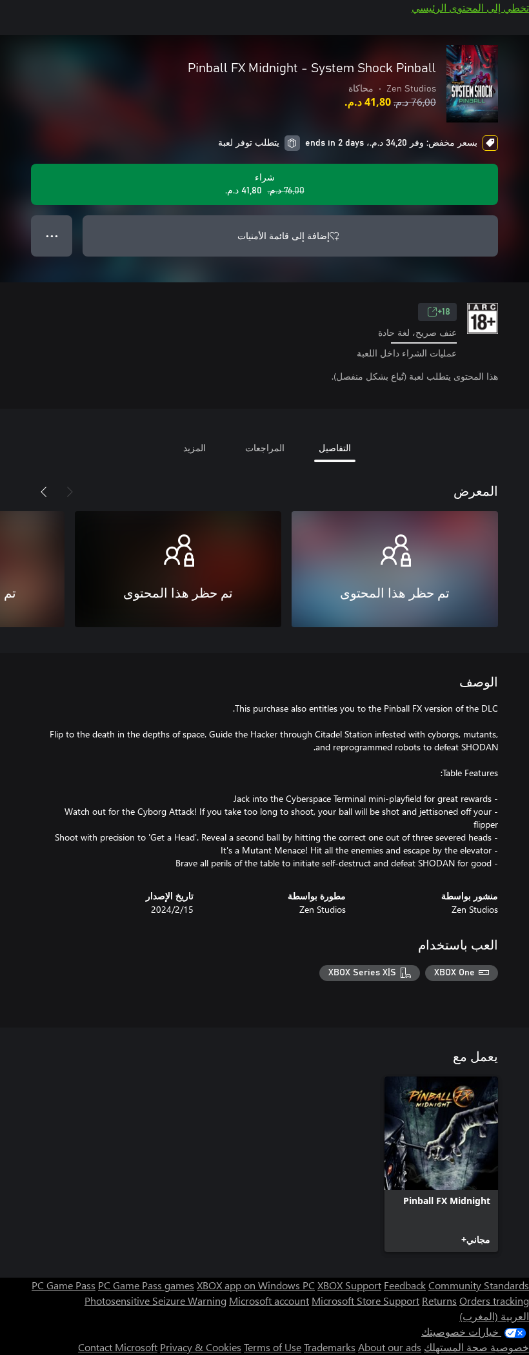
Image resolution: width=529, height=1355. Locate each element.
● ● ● (52, 235)
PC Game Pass (63, 1285)
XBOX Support (349, 1285)
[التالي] (44, 492)
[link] (441, 1164)
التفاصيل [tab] (335, 448)
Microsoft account (269, 1300)
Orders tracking (494, 1300)
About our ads (389, 1347)
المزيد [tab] (194, 448)
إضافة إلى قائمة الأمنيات (283, 235)
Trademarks (329, 1347)
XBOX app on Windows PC (256, 1285)
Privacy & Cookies (200, 1347)
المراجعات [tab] (264, 448)
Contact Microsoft (117, 1347)
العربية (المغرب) (494, 1316)
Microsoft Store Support (365, 1300)
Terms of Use (272, 1347)
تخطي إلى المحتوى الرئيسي (470, 7)
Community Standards (478, 1285)
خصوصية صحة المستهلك (476, 1347)
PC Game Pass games (146, 1285)
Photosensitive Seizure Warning (155, 1300)
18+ (443, 312)
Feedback (405, 1285)
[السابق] (70, 492)
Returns (439, 1300)
